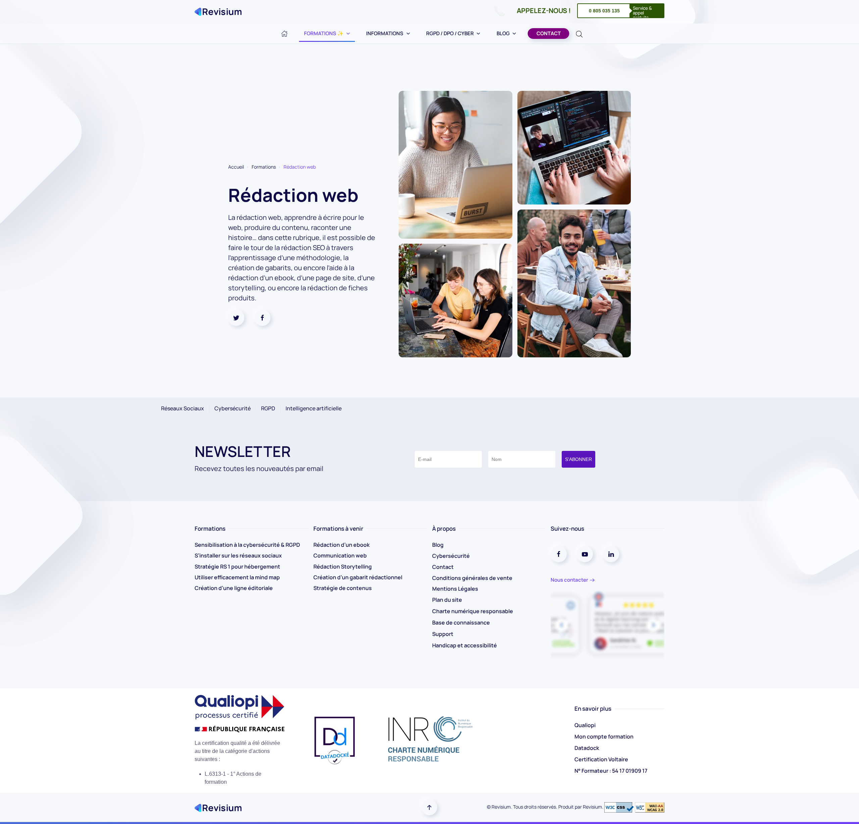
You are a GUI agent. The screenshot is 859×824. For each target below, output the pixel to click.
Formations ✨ (324, 33)
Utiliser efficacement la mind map (237, 577)
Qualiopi (585, 725)
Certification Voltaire (601, 759)
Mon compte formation (604, 736)
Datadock (586, 748)
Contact (549, 33)
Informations (384, 33)
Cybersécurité (451, 556)
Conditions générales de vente (472, 578)
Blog (503, 33)
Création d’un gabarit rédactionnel (357, 577)
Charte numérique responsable (472, 611)
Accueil (236, 167)
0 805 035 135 (604, 10)
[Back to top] (429, 807)
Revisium (592, 807)
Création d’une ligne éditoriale (234, 588)
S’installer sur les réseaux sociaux (238, 555)
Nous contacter (569, 579)
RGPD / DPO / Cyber (450, 33)
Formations (264, 167)
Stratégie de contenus (342, 588)
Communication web (340, 555)
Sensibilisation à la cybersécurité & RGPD (247, 544)
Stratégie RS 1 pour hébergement (237, 566)
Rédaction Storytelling (342, 566)
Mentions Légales (455, 588)
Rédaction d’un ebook (341, 544)
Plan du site (447, 599)
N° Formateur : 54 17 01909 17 (610, 770)
